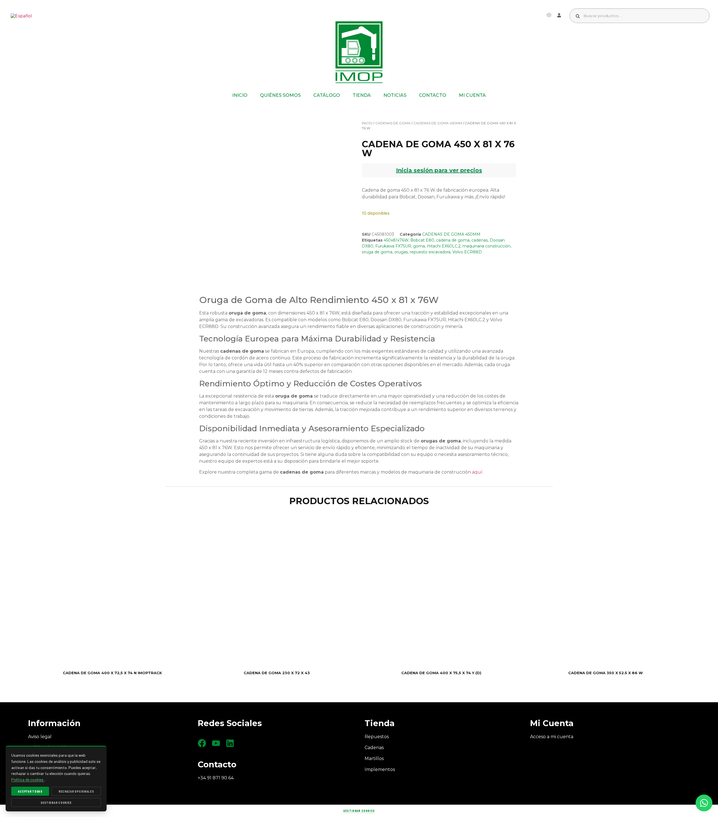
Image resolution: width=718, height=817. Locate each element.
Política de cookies (27, 779)
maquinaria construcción (486, 246)
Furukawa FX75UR (393, 246)
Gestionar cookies (359, 811)
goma (419, 246)
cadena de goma (453, 240)
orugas (401, 251)
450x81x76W (396, 240)
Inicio (367, 123)
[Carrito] (548, 14)
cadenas (479, 240)
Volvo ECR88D (467, 251)
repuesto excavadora (430, 251)
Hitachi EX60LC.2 (444, 246)
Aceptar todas (30, 791)
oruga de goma (377, 251)
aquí (477, 472)
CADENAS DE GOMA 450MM (437, 123)
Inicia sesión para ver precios (439, 170)
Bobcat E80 (422, 240)
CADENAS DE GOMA (393, 123)
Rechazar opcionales (76, 791)
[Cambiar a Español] (21, 16)
